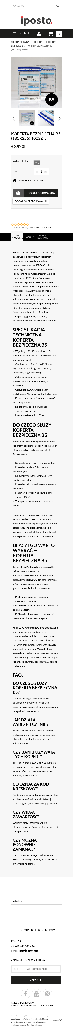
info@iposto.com (28, 950)
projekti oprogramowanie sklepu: (32, 1005)
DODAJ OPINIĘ (44, 227)
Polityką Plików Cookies (33, 1019)
